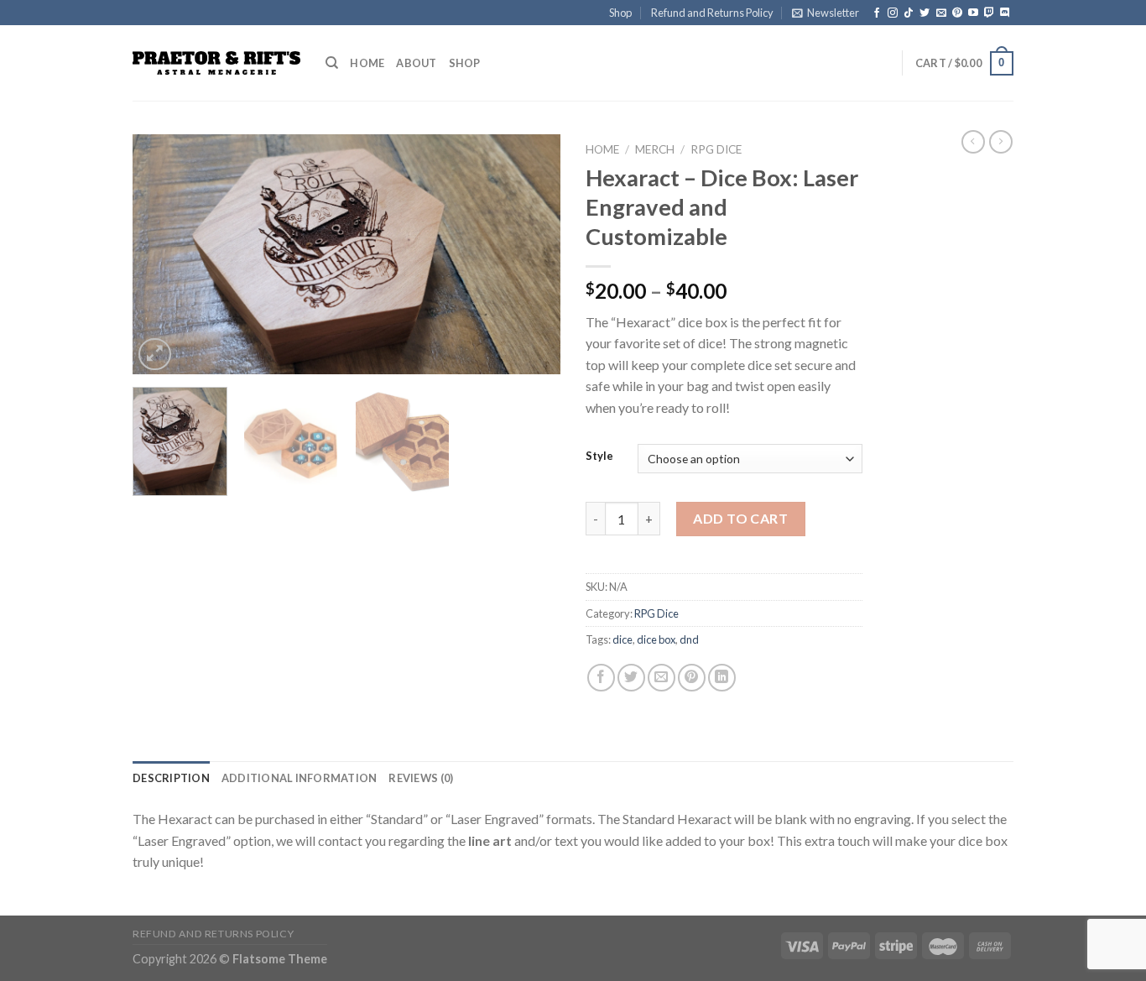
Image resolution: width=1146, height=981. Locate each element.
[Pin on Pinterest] (692, 677)
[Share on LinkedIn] (722, 677)
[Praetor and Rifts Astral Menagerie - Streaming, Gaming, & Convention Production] (216, 63)
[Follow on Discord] (1005, 13)
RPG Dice (716, 149)
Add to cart (740, 518)
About (416, 63)
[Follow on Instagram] (893, 13)
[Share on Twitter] (631, 677)
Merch (655, 149)
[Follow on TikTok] (909, 13)
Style (599, 456)
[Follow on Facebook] (877, 13)
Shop (620, 12)
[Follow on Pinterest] (957, 13)
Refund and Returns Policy (712, 12)
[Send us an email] (941, 13)
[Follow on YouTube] (973, 13)
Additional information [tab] (299, 778)
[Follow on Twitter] (924, 13)
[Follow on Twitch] (989, 13)
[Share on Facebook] (601, 677)
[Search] (332, 63)
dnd (689, 639)
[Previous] (162, 255)
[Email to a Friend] (661, 677)
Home (367, 63)
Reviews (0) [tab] (420, 778)
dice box (656, 639)
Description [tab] (171, 778)
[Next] (531, 255)
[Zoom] (154, 354)
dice (622, 639)
